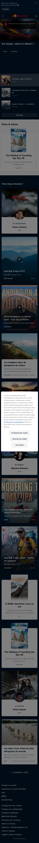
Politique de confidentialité (13, 422)
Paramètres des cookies (19, 433)
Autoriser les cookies (19, 439)
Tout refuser (19, 445)
